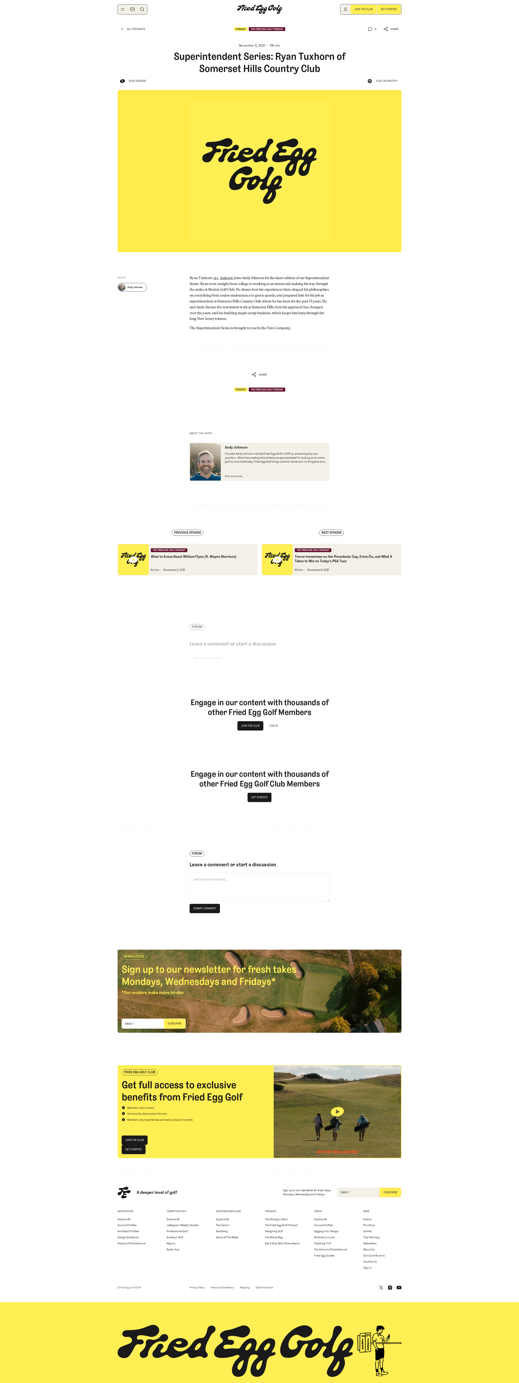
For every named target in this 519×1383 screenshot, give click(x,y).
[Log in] (345, 9)
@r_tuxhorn (223, 278)
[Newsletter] (132, 9)
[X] (381, 1287)
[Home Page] (259, 9)
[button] (391, 29)
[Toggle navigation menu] (122, 9)
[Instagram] (390, 1287)
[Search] (142, 9)
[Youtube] (399, 1287)
